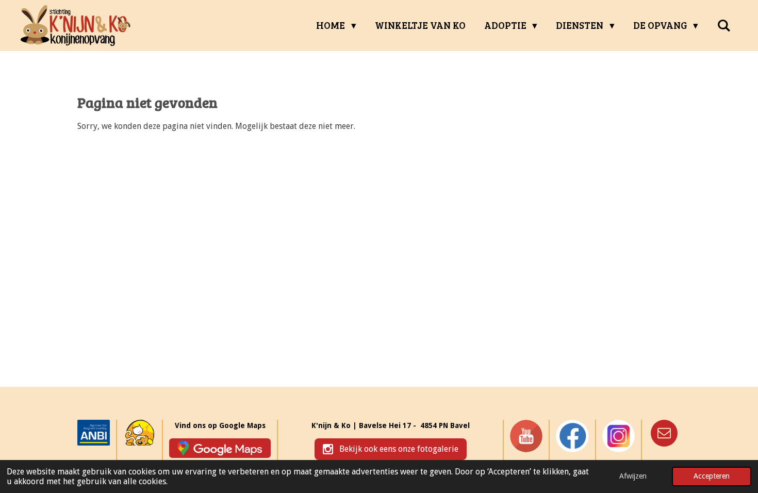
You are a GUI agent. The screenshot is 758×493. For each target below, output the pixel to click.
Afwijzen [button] (633, 476)
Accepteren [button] (712, 476)
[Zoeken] (723, 25)
